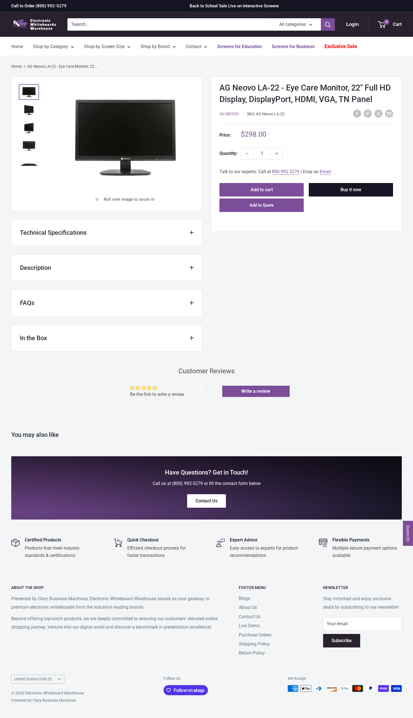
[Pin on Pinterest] (368, 113)
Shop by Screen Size (104, 46)
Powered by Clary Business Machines (43, 700)
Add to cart (262, 189)
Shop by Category (50, 46)
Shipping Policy (254, 644)
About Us (248, 607)
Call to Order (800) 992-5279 (39, 5)
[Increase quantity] (277, 153)
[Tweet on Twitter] (378, 113)
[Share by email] (389, 113)
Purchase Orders (255, 635)
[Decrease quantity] (247, 153)
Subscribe (342, 640)
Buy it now (351, 189)
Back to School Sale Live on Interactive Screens (234, 5)
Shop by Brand (155, 46)
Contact (193, 46)
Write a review (255, 391)
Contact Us (249, 616)
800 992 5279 (285, 171)
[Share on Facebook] (357, 113)
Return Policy (252, 653)
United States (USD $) (33, 679)
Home (17, 46)
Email (325, 171)
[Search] (328, 24)
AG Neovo (229, 114)
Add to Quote (261, 205)
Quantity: (228, 153)
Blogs (244, 598)
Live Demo (249, 625)
